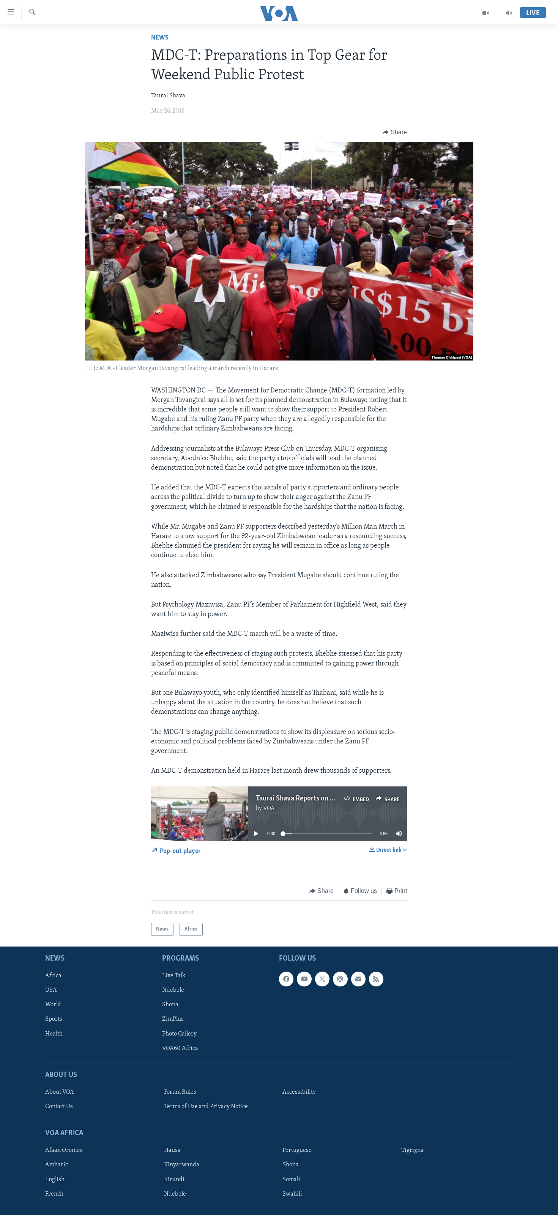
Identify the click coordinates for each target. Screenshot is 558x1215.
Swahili (292, 1194)
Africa (53, 976)
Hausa (172, 1150)
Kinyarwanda (181, 1165)
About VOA (59, 1092)
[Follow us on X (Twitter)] (322, 979)
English (55, 1180)
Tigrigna (412, 1150)
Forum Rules (180, 1092)
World (53, 1005)
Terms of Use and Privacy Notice (206, 1107)
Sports (53, 1019)
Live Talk (174, 976)
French (54, 1194)
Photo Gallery (179, 1034)
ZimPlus (173, 1019)
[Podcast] (340, 979)
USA (51, 990)
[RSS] (376, 979)
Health (54, 1034)
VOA (269, 808)
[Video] (485, 13)
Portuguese (297, 1150)
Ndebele (173, 990)
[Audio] (508, 13)
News (160, 38)
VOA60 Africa (180, 1048)
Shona (170, 1005)
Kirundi (174, 1180)
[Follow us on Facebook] (286, 979)
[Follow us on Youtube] (304, 979)
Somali (291, 1180)
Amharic (56, 1165)
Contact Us (59, 1107)
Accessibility (299, 1092)
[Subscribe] (358, 979)
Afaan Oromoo (64, 1150)
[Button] (395, 132)
